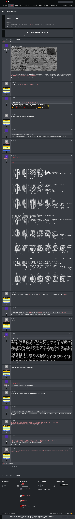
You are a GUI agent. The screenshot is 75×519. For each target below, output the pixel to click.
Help (65, 513)
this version (66, 294)
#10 (71, 318)
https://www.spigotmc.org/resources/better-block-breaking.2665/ (24, 75)
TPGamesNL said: (15, 100)
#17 (71, 435)
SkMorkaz (30, 294)
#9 (71, 307)
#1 (71, 45)
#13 (71, 381)
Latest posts (24, 481)
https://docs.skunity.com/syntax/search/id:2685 (29, 84)
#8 (71, 292)
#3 (71, 97)
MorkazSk (41, 294)
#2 (71, 82)
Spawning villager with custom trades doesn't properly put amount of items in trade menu (29, 489)
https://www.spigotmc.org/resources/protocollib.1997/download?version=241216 (26, 423)
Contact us (50, 513)
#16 (71, 420)
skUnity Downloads (33, 35)
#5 (71, 129)
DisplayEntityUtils (26, 495)
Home (68, 513)
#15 (71, 406)
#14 (71, 391)
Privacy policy (61, 513)
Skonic (24, 505)
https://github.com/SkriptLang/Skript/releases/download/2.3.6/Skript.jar (25, 422)
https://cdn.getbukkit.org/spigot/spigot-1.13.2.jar (48, 422)
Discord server (30, 24)
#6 (71, 140)
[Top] (70, 513)
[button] (21, 5)
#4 (71, 114)
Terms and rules (55, 513)
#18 (71, 448)
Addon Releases (25, 486)
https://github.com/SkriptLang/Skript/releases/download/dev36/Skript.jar (33, 450)
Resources (65, 21)
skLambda (25, 500)
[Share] (70, 45)
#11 (71, 333)
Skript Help (24, 493)
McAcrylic (5, 12)
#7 (71, 155)
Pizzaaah (17, 488)
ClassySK (25, 483)
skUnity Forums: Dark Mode (10, 513)
